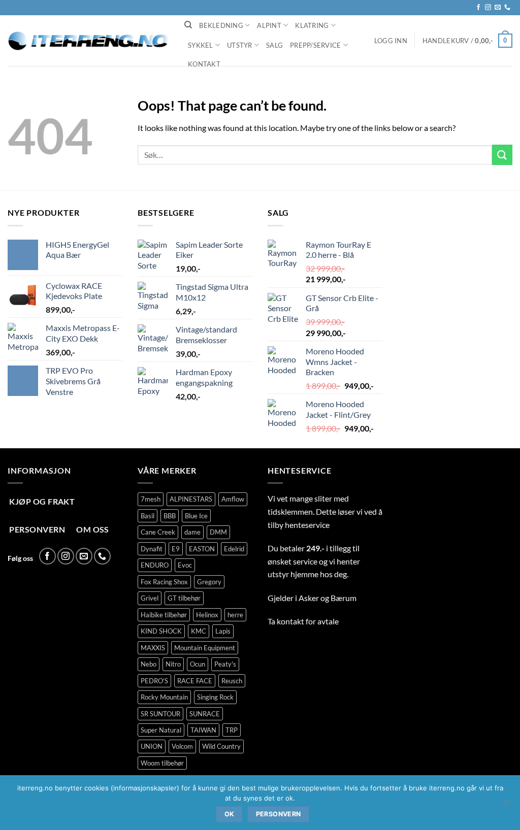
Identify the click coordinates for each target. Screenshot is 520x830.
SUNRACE (204, 714)
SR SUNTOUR (160, 714)
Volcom (182, 746)
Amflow (232, 499)
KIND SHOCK (161, 631)
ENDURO (155, 565)
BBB (170, 516)
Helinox (207, 615)
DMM (218, 532)
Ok (229, 814)
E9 (176, 549)
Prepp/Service (315, 45)
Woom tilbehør (162, 763)
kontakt (290, 621)
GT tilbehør (184, 598)
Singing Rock (215, 697)
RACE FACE (194, 681)
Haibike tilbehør (164, 615)
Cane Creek (158, 532)
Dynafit (151, 549)
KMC (198, 631)
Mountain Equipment (204, 648)
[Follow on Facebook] (478, 7)
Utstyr (239, 45)
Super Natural (161, 730)
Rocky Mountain (164, 697)
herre (235, 615)
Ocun (197, 664)
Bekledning (221, 25)
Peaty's (225, 664)
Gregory (209, 582)
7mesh (150, 499)
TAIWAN (203, 730)
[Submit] (502, 154)
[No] (506, 806)
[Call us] (507, 7)
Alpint (269, 25)
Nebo (148, 664)
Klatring (312, 25)
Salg (274, 45)
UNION (151, 746)
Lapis (223, 631)
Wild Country (221, 746)
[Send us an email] (498, 7)
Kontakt (204, 64)
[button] (390, 40)
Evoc (185, 565)
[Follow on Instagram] (488, 7)
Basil (147, 516)
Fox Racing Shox (164, 582)
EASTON (202, 549)
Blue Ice (196, 516)
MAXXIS (153, 648)
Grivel (149, 598)
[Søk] (188, 25)
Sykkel (200, 45)
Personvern (278, 814)
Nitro (173, 664)
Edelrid (234, 549)
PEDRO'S (154, 681)
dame (192, 532)
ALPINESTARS (191, 499)
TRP (231, 730)
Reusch (231, 681)
